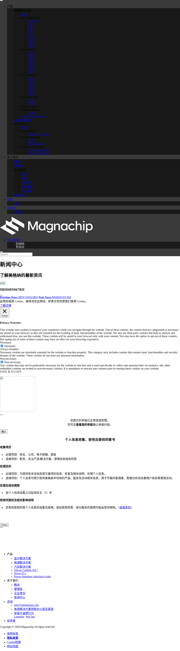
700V (31, 65)
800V (31, 68)
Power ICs (20, 573)
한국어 (20, 246)
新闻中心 (19, 195)
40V (30, 27)
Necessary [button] (5, 342)
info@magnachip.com (26, 604)
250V (31, 52)
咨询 (10, 199)
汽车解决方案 (22, 120)
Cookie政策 (14, 642)
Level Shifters (36, 143)
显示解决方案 (22, 558)
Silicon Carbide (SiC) (33, 116)
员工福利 (26, 190)
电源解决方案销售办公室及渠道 (33, 609)
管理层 (18, 165)
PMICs (32, 140)
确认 (3, 431)
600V (31, 59)
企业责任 (19, 593)
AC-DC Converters (39, 149)
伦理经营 (26, 186)
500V (31, 56)
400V (31, 84)
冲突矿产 (26, 182)
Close (4, 525)
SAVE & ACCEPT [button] (11, 371)
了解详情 (5, 305)
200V (31, 46)
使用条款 (12, 633)
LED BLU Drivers (38, 134)
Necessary (10, 346)
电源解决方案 (22, 562)
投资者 (11, 207)
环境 (24, 178)
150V (31, 43)
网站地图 (12, 646)
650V (31, 62)
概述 (24, 14)
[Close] (1, 414)
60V (30, 30)
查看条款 (125, 507)
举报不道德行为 (24, 613)
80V (30, 33)
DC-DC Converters (39, 153)
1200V (32, 103)
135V (31, 40)
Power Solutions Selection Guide (32, 576)
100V (31, 37)
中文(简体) (13, 239)
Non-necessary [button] (8, 358)
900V (31, 71)
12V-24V (33, 21)
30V (30, 24)
